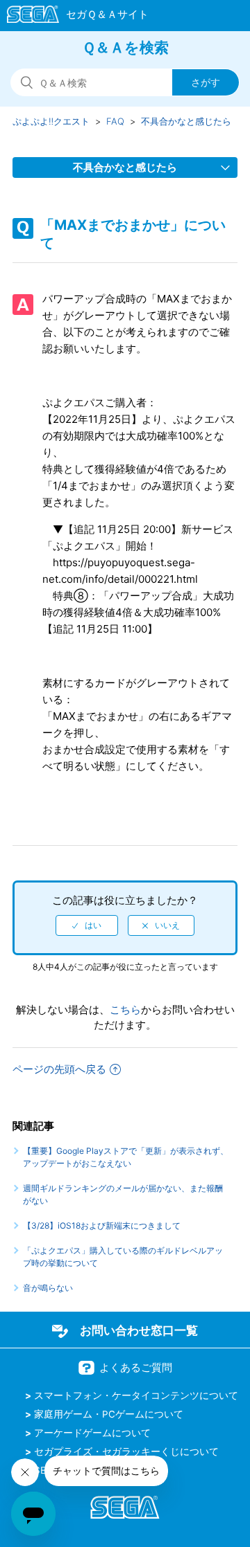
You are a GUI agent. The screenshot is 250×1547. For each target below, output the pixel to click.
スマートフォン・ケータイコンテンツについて (136, 1395)
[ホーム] (71, 17)
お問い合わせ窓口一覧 (139, 1330)
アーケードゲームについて (92, 1432)
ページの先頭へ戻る (59, 1069)
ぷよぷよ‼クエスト (51, 121)
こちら (125, 1009)
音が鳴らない (48, 1288)
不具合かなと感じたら (186, 121)
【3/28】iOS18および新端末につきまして (102, 1225)
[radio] (87, 925)
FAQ (115, 121)
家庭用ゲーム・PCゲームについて (108, 1414)
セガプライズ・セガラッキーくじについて (126, 1451)
